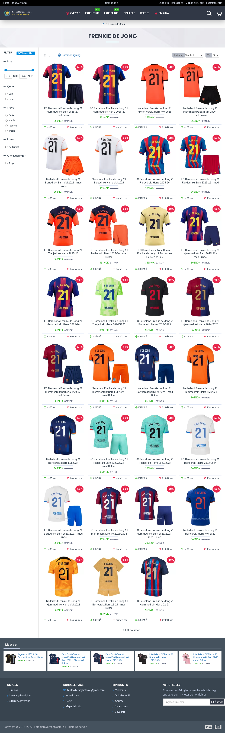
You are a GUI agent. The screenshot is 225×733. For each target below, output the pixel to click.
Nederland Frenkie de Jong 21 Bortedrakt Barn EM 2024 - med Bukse (155, 392)
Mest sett (11, 644)
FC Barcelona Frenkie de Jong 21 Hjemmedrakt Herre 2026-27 (109, 110)
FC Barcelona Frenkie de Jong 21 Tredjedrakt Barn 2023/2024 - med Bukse (109, 463)
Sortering (178, 55)
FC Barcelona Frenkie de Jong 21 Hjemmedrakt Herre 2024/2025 (200, 322)
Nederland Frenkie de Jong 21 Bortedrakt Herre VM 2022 (200, 532)
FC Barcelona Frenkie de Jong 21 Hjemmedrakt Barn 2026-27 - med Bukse (63, 112)
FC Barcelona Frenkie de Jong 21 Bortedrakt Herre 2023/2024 (200, 461)
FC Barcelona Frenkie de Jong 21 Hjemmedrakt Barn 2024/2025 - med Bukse (63, 392)
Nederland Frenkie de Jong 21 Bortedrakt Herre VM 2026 (109, 181)
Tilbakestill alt (27, 53)
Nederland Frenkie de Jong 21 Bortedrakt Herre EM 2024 (63, 461)
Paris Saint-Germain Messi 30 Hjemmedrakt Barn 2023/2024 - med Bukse (73, 659)
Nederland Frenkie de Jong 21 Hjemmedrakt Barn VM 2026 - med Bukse (200, 112)
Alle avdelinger (16, 155)
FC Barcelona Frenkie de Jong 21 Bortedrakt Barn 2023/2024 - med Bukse (63, 534)
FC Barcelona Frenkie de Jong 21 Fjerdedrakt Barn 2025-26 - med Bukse (200, 183)
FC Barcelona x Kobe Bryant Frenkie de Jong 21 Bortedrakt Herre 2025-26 (154, 254)
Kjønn (10, 86)
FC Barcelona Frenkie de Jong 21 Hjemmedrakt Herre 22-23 (155, 602)
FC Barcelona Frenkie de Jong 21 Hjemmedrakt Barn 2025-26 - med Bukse (200, 254)
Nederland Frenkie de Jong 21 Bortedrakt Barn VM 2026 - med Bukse (63, 183)
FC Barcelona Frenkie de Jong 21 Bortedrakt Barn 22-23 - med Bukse (109, 604)
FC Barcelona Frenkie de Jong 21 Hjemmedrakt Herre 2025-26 (63, 322)
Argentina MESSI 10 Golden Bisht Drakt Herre (30, 656)
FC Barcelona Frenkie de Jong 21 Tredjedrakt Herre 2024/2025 (109, 322)
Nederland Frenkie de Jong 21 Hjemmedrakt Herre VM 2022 (63, 602)
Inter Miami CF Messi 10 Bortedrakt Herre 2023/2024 (161, 657)
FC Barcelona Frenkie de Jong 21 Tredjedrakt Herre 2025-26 (63, 252)
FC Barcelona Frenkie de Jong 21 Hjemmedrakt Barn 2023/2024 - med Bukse (155, 534)
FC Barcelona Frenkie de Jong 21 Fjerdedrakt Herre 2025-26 (155, 181)
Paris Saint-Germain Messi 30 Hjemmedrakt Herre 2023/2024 (117, 657)
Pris (9, 61)
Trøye (10, 107)
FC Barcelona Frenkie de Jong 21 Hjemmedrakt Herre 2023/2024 (109, 532)
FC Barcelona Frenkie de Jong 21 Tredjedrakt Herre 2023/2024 (155, 461)
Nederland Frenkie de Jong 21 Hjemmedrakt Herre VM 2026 (155, 110)
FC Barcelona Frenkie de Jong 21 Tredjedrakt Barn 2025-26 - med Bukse (109, 254)
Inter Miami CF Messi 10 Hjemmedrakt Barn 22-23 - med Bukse (205, 657)
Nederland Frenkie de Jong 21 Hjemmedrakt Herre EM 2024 (200, 390)
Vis (208, 55)
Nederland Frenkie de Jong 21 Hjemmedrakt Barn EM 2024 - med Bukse (109, 392)
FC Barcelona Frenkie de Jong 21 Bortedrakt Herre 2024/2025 (155, 322)
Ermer (10, 139)
